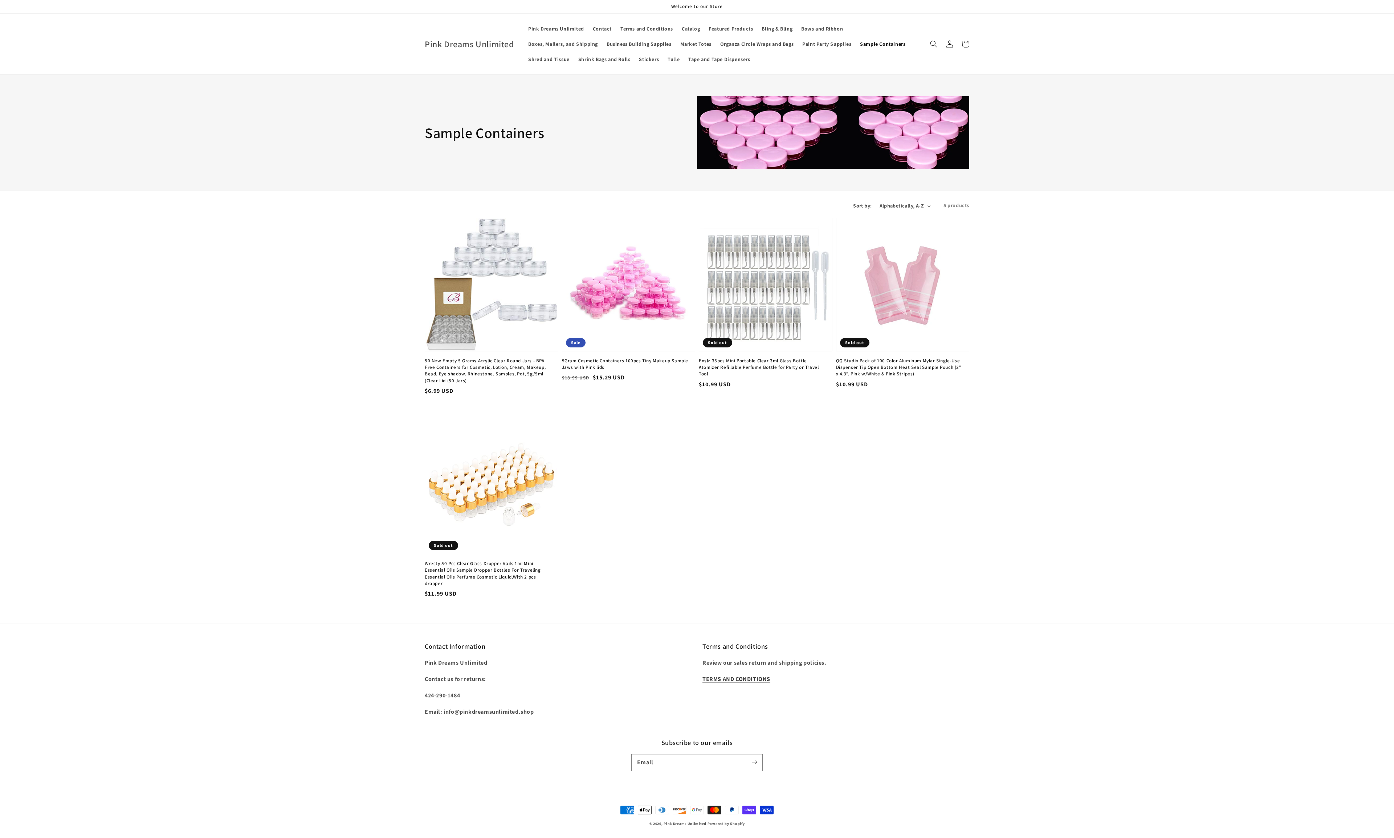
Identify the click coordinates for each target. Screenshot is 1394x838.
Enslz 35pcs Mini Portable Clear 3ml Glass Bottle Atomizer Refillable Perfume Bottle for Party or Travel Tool (759, 367)
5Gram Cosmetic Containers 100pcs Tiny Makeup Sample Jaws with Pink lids (625, 364)
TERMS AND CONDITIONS (736, 679)
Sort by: (862, 205)
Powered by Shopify (726, 823)
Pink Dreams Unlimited (685, 823)
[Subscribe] (754, 762)
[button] (934, 44)
